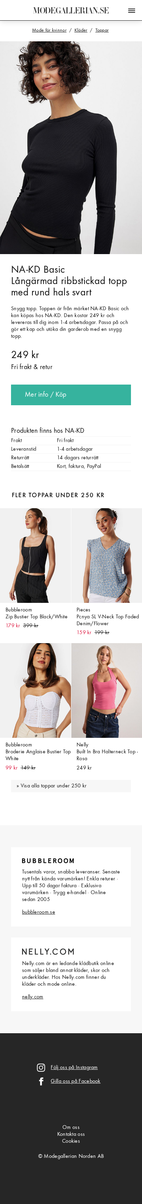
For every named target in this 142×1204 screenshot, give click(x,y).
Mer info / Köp (45, 394)
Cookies (71, 1141)
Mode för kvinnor (49, 30)
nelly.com (32, 997)
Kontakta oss (71, 1134)
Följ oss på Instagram (74, 1067)
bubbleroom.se (38, 912)
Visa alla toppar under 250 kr (54, 786)
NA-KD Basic (38, 270)
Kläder (81, 30)
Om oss (71, 1127)
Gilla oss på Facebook (75, 1081)
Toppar (102, 30)
